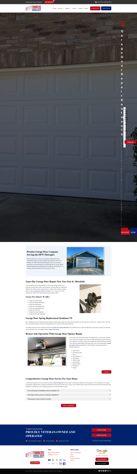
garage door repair (39, 291)
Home (71, 454)
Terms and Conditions (38, 471)
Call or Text (100, 2)
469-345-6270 (55, 452)
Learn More (101, 430)
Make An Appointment (75, 452)
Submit (130, 142)
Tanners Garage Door (58, 383)
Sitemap (45, 471)
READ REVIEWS (102, 459)
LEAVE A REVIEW (102, 463)
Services (72, 456)
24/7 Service (49, 2)
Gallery (72, 460)
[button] (63, 8)
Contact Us (106, 372)
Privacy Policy (29, 471)
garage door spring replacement (61, 327)
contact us (51, 329)
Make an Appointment (68, 405)
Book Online (101, 435)
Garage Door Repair (74, 458)
